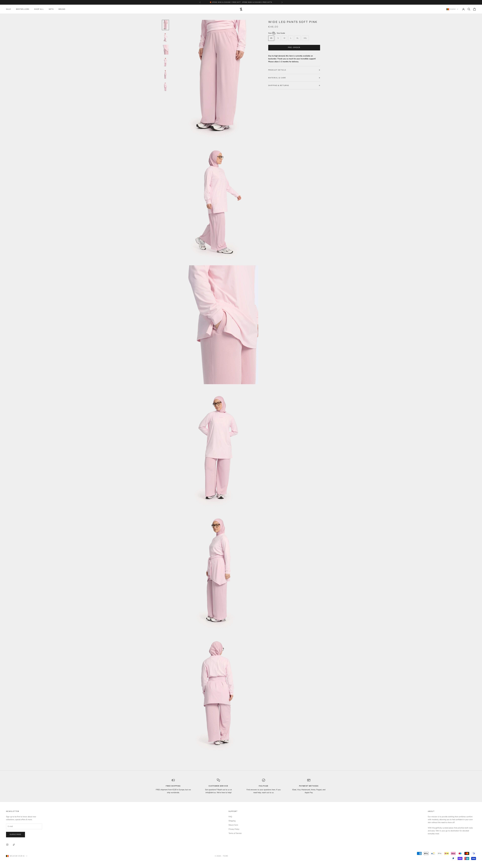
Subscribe (15, 834)
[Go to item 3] (165, 49)
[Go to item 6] (165, 86)
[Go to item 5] (165, 74)
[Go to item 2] (165, 37)
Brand (62, 9)
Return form (233, 825)
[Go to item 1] (165, 25)
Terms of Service (235, 833)
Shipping (232, 821)
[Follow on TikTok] (14, 844)
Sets (51, 9)
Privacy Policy (234, 829)
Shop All (39, 9)
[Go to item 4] (165, 62)
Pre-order (294, 47)
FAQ (230, 816)
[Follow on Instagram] (7, 844)
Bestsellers (22, 9)
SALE (8, 9)
